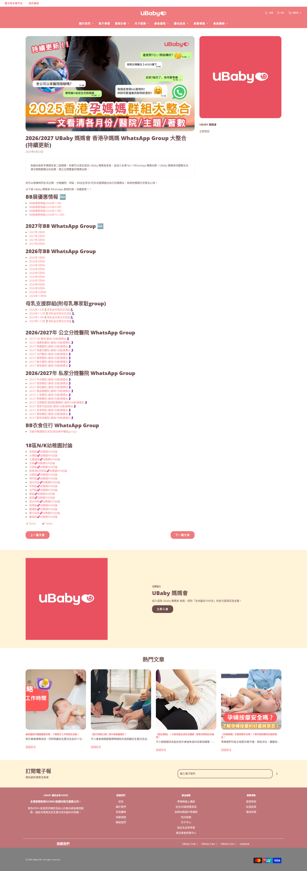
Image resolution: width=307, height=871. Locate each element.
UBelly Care (227, 844)
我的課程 (34, 3)
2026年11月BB (37, 296)
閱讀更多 (31, 747)
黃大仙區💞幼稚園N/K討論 (44, 513)
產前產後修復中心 (186, 833)
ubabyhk (244, 844)
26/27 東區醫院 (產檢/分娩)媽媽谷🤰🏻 (50, 365)
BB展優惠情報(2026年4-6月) (45, 207)
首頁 (120, 801)
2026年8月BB (37, 284)
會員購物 (121, 812)
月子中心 (186, 822)
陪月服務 (186, 817)
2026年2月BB (37, 261)
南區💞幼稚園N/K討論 (42, 497)
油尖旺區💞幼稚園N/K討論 (44, 482)
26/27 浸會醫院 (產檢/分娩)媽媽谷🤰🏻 (50, 383)
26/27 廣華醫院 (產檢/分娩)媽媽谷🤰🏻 (50, 358)
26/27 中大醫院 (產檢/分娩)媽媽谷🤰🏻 (50, 379)
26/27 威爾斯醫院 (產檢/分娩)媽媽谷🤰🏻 (51, 342)
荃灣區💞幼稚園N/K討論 (43, 451)
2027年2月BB (37, 236)
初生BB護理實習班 (186, 807)
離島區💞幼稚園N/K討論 (43, 517)
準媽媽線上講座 (186, 801)
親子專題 (104, 23)
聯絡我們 (121, 822)
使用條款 (251, 801)
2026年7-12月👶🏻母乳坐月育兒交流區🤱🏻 (52, 313)
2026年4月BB (37, 269)
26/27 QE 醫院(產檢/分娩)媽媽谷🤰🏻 (49, 338)
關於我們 (121, 807)
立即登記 (204, 131)
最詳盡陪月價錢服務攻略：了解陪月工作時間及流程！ (52, 734)
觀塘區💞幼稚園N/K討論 (43, 509)
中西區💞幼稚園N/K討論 (43, 486)
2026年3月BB (37, 265)
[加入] (277, 773)
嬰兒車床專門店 (14, 3)
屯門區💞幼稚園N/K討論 (43, 490)
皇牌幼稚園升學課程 (186, 812)
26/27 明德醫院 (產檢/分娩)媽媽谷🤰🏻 (50, 398)
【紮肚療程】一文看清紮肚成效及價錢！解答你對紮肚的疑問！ (185, 736)
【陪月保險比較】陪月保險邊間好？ (109, 734)
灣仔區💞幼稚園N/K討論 (43, 478)
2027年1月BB (37, 232)
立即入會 (162, 609)
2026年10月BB (37, 292)
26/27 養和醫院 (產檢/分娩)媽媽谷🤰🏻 (50, 414)
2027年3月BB (37, 240)
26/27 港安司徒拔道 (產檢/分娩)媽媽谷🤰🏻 (52, 406)
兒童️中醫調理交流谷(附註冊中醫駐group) (53, 431)
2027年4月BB (37, 243)
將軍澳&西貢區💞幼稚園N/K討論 (48, 471)
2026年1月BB (37, 257)
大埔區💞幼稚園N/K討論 (43, 455)
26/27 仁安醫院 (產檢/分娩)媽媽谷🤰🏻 (50, 395)
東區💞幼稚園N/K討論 (42, 494)
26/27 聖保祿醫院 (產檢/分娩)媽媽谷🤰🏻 (51, 418)
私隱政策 (251, 807)
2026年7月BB (37, 280)
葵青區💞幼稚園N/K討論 (43, 505)
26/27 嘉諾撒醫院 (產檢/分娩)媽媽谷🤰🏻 (51, 391)
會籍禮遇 (121, 817)
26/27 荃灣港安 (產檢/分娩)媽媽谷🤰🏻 (50, 410)
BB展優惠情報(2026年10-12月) (46, 214)
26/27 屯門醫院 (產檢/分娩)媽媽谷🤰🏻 (50, 354)
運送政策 (251, 812)
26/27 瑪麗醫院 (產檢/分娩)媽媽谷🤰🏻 (50, 346)
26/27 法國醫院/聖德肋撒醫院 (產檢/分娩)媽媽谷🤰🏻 (58, 402)
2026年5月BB (37, 273)
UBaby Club (188, 844)
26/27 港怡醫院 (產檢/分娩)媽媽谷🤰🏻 (50, 387)
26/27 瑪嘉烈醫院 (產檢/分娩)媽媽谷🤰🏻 (51, 350)
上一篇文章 (37, 535)
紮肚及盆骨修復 (186, 827)
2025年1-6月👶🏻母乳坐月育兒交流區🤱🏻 (51, 317)
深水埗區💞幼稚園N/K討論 (44, 501)
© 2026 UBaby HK (34, 859)
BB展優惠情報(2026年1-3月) (45, 203)
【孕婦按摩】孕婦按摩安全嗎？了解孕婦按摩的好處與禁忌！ (249, 736)
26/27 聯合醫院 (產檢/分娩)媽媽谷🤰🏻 (50, 361)
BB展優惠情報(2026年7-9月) (45, 211)
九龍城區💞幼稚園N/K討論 (44, 459)
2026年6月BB (37, 277)
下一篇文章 (182, 535)
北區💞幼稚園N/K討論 (42, 463)
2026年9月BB (37, 288)
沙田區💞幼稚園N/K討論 (43, 467)
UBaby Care (208, 844)
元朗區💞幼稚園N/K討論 (43, 474)
